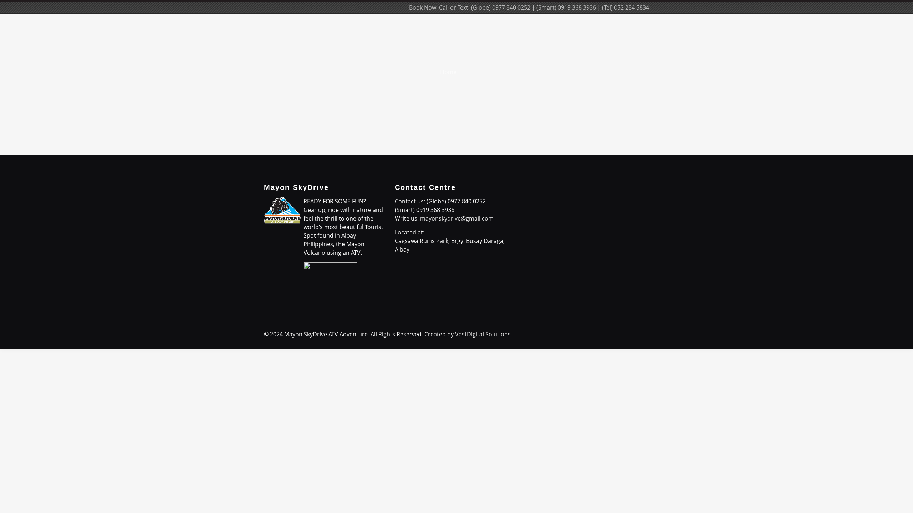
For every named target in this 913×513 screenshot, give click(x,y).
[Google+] (359, 7)
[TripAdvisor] (398, 7)
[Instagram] (388, 7)
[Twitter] (369, 7)
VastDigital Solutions (483, 334)
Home (448, 72)
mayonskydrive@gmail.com (457, 218)
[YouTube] (379, 7)
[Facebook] (350, 7)
